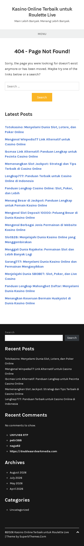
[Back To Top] (77, 532)
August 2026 (18, 472)
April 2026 (16, 489)
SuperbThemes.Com (33, 536)
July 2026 (16, 478)
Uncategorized (19, 510)
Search (9, 332)
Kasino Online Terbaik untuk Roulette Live (42, 12)
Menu (42, 34)
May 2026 (16, 483)
